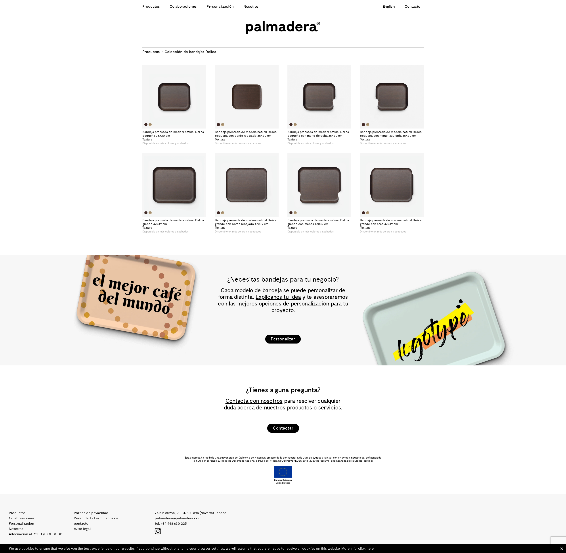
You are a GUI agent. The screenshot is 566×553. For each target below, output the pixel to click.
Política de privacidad (91, 513)
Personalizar (283, 339)
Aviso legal (82, 529)
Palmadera (283, 27)
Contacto (412, 6)
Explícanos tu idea (278, 297)
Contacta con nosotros (254, 401)
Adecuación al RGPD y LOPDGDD (35, 534)
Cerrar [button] (561, 548)
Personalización (220, 6)
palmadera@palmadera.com (178, 518)
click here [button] (365, 548)
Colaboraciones (183, 6)
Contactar (283, 428)
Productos (151, 6)
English (389, 6)
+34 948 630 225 (174, 523)
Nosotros (251, 6)
